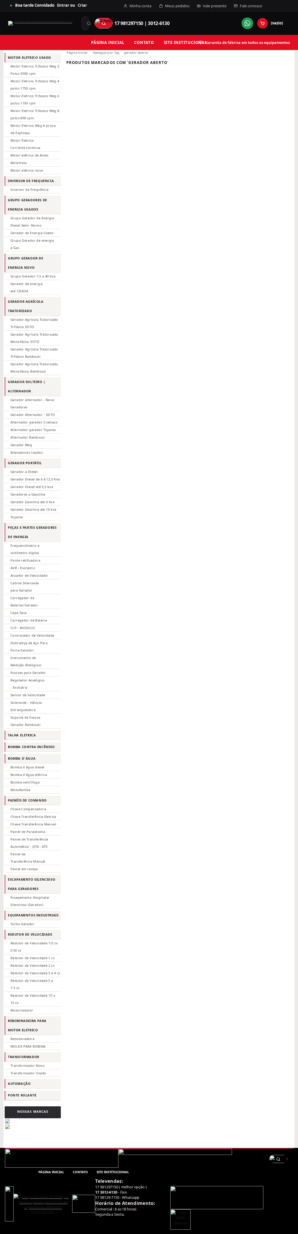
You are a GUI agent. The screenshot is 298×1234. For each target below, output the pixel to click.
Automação (19, 1083)
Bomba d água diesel (27, 767)
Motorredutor (21, 1010)
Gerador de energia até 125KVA (26, 287)
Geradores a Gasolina (27, 494)
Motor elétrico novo (26, 170)
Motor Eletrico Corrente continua (25, 144)
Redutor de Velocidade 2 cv (32, 965)
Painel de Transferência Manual (27, 857)
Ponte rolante (22, 1095)
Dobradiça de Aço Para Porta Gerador (28, 646)
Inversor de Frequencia (31, 181)
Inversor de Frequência (29, 189)
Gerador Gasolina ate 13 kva (33, 509)
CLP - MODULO (22, 628)
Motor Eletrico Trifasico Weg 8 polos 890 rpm (34, 114)
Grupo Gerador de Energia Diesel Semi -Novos (32, 221)
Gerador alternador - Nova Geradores (32, 403)
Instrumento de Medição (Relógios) (25, 661)
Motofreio (18, 163)
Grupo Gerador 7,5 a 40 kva (32, 276)
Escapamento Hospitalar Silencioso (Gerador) (29, 901)
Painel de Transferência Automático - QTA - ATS (29, 843)
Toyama (16, 517)
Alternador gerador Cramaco (34, 422)
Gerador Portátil (25, 463)
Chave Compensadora (28, 809)
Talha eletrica (22, 735)
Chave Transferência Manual (33, 824)
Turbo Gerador (22, 924)
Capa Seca (18, 612)
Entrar (63, 5)
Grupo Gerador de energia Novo (25, 263)
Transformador (23, 1057)
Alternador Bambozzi (27, 437)
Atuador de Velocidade (28, 575)
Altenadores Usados (26, 452)
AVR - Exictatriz (22, 568)
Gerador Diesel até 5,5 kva (31, 487)
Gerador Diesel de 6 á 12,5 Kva (35, 479)
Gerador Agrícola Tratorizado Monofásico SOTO (34, 338)
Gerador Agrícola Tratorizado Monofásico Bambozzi (34, 367)
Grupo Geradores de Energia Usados (27, 204)
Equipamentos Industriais (33, 915)
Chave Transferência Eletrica (33, 816)
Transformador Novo (27, 1065)
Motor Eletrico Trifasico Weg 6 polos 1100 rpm (34, 99)
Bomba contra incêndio (31, 747)
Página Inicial (77, 52)
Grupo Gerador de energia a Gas (32, 244)
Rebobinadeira (22, 1039)
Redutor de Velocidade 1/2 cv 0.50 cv (34, 946)
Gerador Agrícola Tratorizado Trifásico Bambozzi (34, 353)
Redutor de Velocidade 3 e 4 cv (35, 973)
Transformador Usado (28, 1073)
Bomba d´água (22, 758)
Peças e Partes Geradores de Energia (32, 532)
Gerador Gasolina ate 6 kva (32, 502)
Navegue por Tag (106, 52)
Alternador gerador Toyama (33, 430)
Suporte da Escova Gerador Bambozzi (25, 721)
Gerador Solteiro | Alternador (26, 386)
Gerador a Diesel (24, 471)
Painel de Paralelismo (27, 831)
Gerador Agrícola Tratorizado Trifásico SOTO (34, 323)
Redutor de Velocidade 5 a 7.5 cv (31, 984)
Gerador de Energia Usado (32, 233)
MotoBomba (20, 790)
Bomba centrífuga (25, 782)
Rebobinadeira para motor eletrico (27, 1025)
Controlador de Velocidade (32, 635)
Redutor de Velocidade (30, 934)
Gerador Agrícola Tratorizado (26, 306)
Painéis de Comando (27, 800)
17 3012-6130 (106, 1192)
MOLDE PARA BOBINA (28, 1046)
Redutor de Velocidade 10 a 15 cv (32, 999)
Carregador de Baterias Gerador (24, 601)
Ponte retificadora (25, 560)
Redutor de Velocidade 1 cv (32, 958)
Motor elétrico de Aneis (29, 155)
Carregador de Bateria (28, 620)
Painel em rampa (24, 869)
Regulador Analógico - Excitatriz (27, 684)
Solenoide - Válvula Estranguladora (26, 706)
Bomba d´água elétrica (28, 774)
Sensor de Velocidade (27, 695)
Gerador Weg (21, 445)
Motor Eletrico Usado (29, 57)
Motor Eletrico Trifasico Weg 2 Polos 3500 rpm (34, 70)
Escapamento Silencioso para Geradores (31, 884)
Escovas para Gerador (28, 672)
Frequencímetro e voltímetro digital (24, 549)
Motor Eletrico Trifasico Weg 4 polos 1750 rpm (34, 84)
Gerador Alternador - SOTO (32, 414)
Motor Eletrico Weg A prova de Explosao (33, 129)
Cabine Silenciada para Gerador (24, 586)
